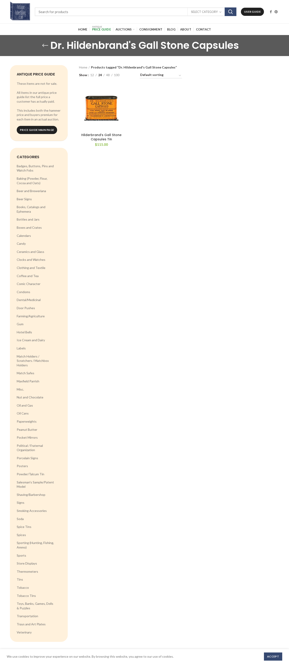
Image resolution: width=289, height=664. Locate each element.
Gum (20, 324)
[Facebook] (270, 12)
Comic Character (28, 284)
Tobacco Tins (26, 596)
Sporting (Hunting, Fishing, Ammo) (35, 545)
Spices (21, 535)
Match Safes (25, 373)
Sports (21, 555)
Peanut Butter (27, 429)
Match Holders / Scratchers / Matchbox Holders (33, 360)
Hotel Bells (24, 332)
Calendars (24, 236)
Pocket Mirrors (27, 437)
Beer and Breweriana (31, 191)
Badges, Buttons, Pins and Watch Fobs (35, 168)
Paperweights (27, 421)
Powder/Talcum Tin (30, 474)
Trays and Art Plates (31, 624)
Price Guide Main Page (37, 130)
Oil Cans (23, 413)
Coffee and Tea (28, 276)
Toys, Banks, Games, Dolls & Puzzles (35, 606)
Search (230, 11)
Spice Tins (24, 527)
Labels (21, 348)
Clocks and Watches (31, 259)
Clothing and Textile (31, 268)
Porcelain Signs (27, 458)
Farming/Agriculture (31, 316)
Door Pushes (26, 308)
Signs (20, 502)
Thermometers (27, 571)
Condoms (23, 292)
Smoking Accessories (32, 511)
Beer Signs (24, 199)
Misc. (20, 389)
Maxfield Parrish (28, 381)
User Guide (252, 11)
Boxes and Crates (29, 227)
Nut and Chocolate (30, 397)
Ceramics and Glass (30, 252)
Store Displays (27, 563)
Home (83, 67)
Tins (20, 579)
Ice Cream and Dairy (31, 340)
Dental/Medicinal (29, 300)
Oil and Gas (25, 405)
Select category (204, 12)
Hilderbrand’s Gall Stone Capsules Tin (101, 137)
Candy (21, 243)
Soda (20, 519)
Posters (22, 466)
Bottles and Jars (28, 219)
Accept (273, 656)
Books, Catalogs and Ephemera (31, 209)
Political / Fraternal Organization (30, 448)
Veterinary (24, 632)
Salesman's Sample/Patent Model (35, 484)
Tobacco (23, 587)
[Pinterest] (276, 12)
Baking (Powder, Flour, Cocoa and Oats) (32, 181)
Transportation (27, 616)
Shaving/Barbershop (31, 495)
